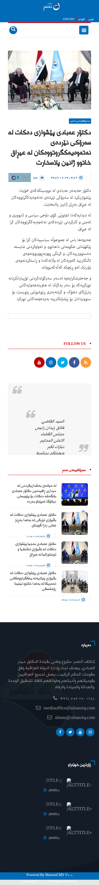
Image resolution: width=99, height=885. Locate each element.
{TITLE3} (54, 828)
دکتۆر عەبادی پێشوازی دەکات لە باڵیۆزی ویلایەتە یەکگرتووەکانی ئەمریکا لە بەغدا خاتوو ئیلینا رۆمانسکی (33, 581)
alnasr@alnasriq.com (75, 718)
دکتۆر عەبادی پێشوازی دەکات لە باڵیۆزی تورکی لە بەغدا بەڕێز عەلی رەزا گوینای (33, 520)
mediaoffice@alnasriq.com (69, 708)
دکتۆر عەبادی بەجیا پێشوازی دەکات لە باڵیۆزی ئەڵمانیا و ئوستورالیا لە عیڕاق (35, 549)
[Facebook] (60, 733)
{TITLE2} (54, 804)
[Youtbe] (80, 733)
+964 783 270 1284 (77, 699)
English (68, 19)
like (22, 177)
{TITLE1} (54, 781)
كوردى (81, 19)
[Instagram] (90, 733)
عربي (91, 19)
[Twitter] (70, 733)
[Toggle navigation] (83, 30)
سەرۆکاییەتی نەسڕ (80, 121)
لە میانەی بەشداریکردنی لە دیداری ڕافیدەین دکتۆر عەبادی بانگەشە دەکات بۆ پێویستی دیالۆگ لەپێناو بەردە (34, 493)
